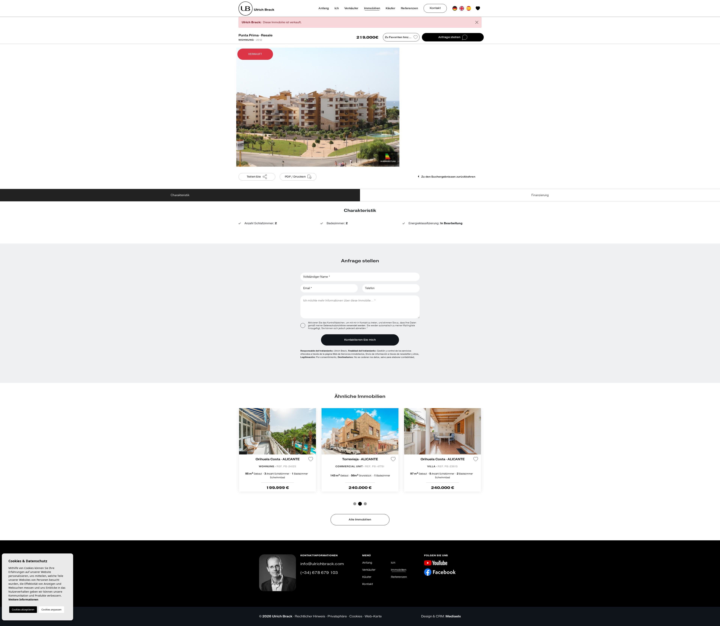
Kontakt (435, 8)
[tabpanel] (277, 449)
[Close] (476, 22)
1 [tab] (354, 503)
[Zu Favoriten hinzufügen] (310, 459)
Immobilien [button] (372, 8)
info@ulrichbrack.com (322, 564)
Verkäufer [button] (351, 8)
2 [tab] (359, 503)
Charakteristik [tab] (180, 195)
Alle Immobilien (360, 519)
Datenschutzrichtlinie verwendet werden (344, 325)
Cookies (355, 616)
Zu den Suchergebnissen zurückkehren (448, 176)
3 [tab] (365, 504)
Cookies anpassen (51, 609)
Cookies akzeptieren (23, 609)
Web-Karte (373, 616)
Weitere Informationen (23, 599)
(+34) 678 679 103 (319, 572)
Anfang (324, 8)
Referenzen (409, 8)
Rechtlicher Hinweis (310, 616)
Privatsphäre (337, 616)
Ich (336, 8)
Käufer (390, 8)
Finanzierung (540, 195)
